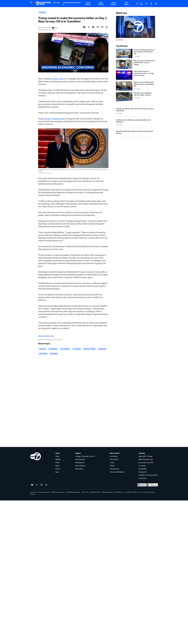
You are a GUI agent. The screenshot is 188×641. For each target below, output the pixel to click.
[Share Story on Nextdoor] (97, 27)
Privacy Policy (33, 492)
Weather (58, 459)
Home (57, 456)
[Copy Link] (106, 27)
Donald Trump (57, 78)
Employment (143, 472)
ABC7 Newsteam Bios (146, 459)
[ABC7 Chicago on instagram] (41, 485)
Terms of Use (85, 492)
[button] (31, 3)
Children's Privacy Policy (57, 492)
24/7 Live (56, 3)
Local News (113, 456)
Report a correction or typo (46, 336)
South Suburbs (113, 3)
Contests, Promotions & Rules (148, 475)
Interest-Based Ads (95, 492)
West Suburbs (101, 3)
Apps (57, 472)
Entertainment (114, 469)
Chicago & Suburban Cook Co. (71, 3)
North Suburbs (88, 3)
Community (142, 478)
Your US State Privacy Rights (73, 492)
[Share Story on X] (88, 27)
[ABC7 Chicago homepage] (42, 3)
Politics (112, 466)
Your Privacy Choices (44, 492)
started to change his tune (54, 118)
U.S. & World (114, 459)
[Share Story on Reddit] (93, 27)
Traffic (57, 462)
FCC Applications (118, 492)
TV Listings (142, 466)
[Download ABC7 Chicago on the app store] (142, 484)
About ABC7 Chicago (145, 456)
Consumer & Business (117, 472)
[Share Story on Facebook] (84, 27)
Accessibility (143, 469)
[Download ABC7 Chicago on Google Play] (153, 484)
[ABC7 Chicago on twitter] (37, 485)
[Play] (135, 27)
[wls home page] (35, 456)
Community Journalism (146, 462)
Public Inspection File (107, 492)
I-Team (112, 462)
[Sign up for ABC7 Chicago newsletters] (46, 485)
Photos (57, 469)
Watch (57, 466)
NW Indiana (126, 3)
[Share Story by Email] (102, 27)
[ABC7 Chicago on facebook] (32, 485)
